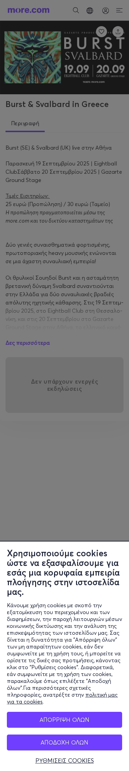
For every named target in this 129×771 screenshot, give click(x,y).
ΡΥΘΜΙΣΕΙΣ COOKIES (64, 760)
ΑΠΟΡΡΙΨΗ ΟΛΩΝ (64, 719)
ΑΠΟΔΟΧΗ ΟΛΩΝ (64, 742)
